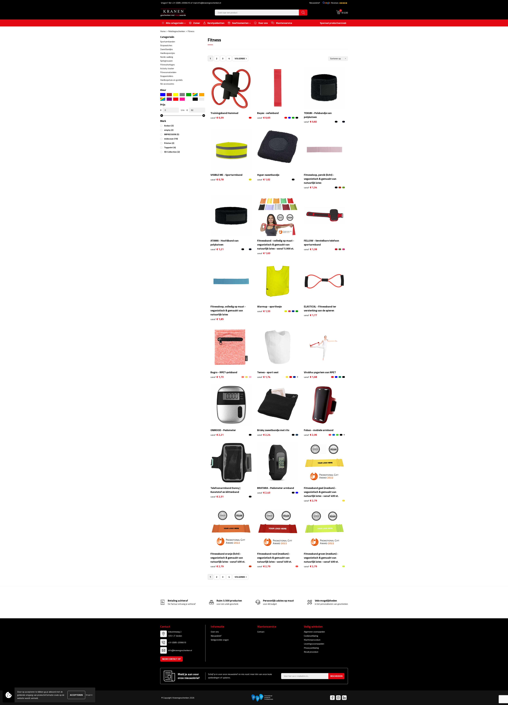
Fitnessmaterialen (168, 72)
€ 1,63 (263, 253)
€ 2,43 (263, 492)
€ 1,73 (217, 377)
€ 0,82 (310, 121)
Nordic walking (166, 56)
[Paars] (169, 99)
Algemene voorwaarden (314, 631)
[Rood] (176, 99)
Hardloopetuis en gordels (171, 80)
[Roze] (182, 99)
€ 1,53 (263, 311)
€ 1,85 (217, 319)
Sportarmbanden (167, 41)
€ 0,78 (217, 179)
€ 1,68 (310, 377)
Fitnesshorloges (167, 64)
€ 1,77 (310, 315)
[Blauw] (163, 94)
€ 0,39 (217, 118)
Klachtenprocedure (312, 639)
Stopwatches (166, 45)
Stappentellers (166, 76)
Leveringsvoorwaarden (314, 643)
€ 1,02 (263, 179)
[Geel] (176, 94)
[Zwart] (195, 99)
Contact (260, 631)
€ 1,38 (310, 249)
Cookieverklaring (311, 635)
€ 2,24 (263, 435)
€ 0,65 (263, 118)
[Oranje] (201, 94)
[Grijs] (182, 94)
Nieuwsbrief (314, 2)
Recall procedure (311, 651)
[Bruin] (169, 94)
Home (163, 31)
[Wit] (188, 99)
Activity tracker (167, 68)
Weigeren (89, 695)
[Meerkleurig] (195, 94)
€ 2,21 (217, 435)
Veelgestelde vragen (220, 639)
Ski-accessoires (167, 83)
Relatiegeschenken (176, 31)
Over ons (215, 631)
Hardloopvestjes (167, 53)
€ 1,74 (263, 377)
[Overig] (163, 99)
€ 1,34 (310, 187)
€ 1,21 (217, 249)
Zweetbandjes (166, 49)
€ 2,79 (310, 500)
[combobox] (257, 12)
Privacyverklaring (311, 647)
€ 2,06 (310, 435)
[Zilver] (201, 99)
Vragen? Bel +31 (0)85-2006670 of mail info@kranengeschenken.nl (191, 2)
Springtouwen (166, 60)
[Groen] (188, 94)
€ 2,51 (217, 496)
